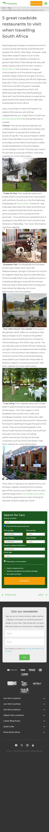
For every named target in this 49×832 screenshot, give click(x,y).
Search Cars (36, 3)
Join (24, 657)
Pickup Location (10, 518)
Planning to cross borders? (16, 561)
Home (4, 8)
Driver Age (8, 552)
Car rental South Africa (33, 494)
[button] (24, 699)
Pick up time (31, 530)
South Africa (8, 69)
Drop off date (9, 538)
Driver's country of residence (14, 545)
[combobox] (24, 522)
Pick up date (8, 530)
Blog (9, 8)
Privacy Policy (30, 648)
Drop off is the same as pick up (17, 526)
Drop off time (31, 538)
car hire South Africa (12, 119)
